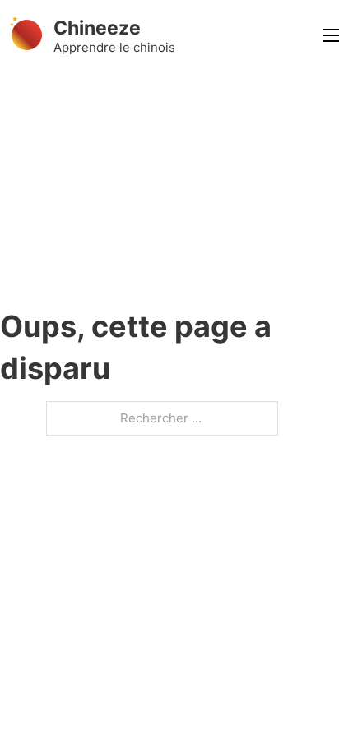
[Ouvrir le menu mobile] (331, 35)
